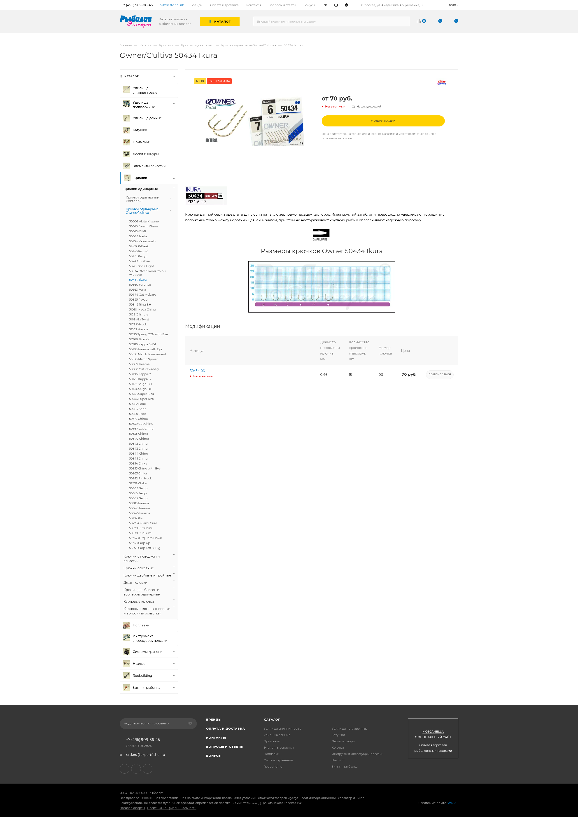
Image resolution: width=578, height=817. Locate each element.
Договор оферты (132, 808)
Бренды (213, 719)
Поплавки (271, 754)
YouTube (136, 769)
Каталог (272, 719)
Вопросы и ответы (224, 746)
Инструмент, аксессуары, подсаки (357, 754)
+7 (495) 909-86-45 (143, 740)
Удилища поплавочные (350, 728)
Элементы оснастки (279, 747)
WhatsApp (147, 769)
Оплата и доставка (225, 728)
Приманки (272, 741)
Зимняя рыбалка (345, 766)
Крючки (338, 747)
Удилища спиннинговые (282, 728)
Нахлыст (338, 760)
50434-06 (197, 371)
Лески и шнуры (343, 741)
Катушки (338, 735)
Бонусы (213, 755)
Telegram (124, 769)
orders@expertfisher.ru (145, 754)
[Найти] (404, 21)
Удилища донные (277, 735)
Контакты (216, 737)
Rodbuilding (273, 766)
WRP (451, 803)
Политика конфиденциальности (171, 808)
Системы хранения (278, 760)
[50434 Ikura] (253, 121)
